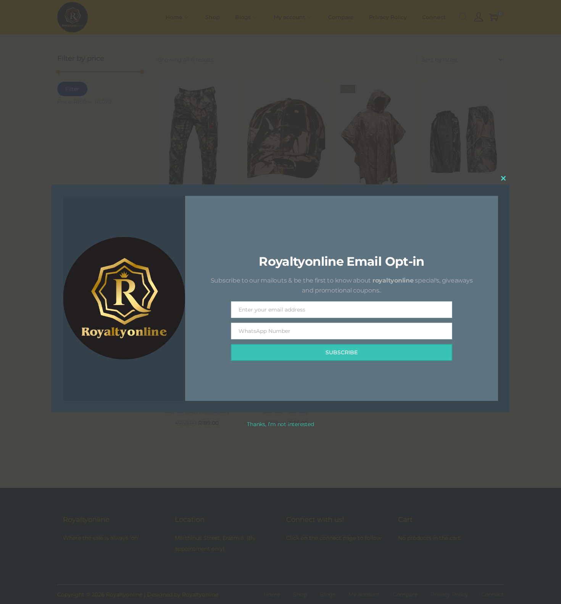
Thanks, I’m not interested (280, 424)
